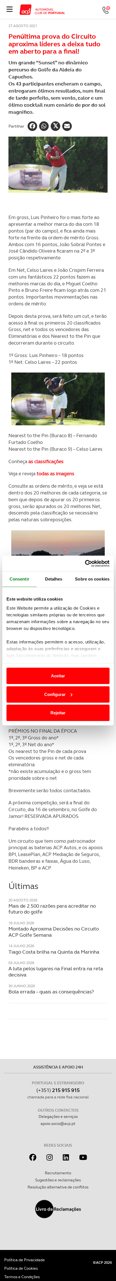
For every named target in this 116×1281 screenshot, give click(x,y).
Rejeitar (58, 712)
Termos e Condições (22, 1276)
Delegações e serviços (58, 1116)
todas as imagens (55, 473)
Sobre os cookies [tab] (92, 579)
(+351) (58, 1090)
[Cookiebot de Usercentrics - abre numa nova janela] (85, 563)
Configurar (55, 694)
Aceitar (58, 675)
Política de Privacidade (24, 1259)
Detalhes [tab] (54, 579)
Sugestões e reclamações (58, 1180)
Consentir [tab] (19, 579)
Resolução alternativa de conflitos (58, 1187)
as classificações (46, 461)
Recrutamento (58, 1172)
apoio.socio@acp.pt (58, 1123)
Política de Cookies (21, 1268)
